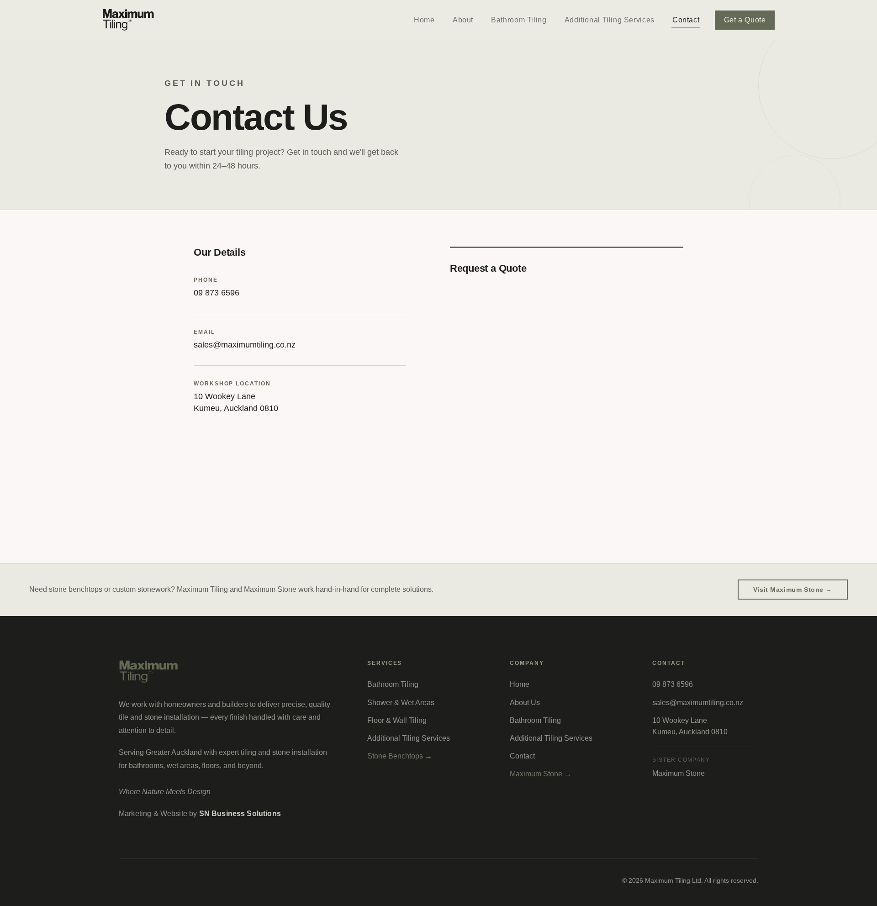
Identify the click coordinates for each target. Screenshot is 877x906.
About (463, 20)
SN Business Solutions (240, 813)
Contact (685, 20)
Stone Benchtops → (399, 756)
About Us (525, 702)
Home (424, 20)
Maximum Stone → (540, 774)
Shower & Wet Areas (400, 702)
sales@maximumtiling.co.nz (245, 344)
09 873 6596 (216, 292)
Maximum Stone (678, 773)
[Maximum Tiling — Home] (128, 20)
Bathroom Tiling (518, 20)
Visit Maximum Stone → (792, 589)
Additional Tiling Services (610, 20)
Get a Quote (745, 20)
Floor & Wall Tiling (397, 720)
